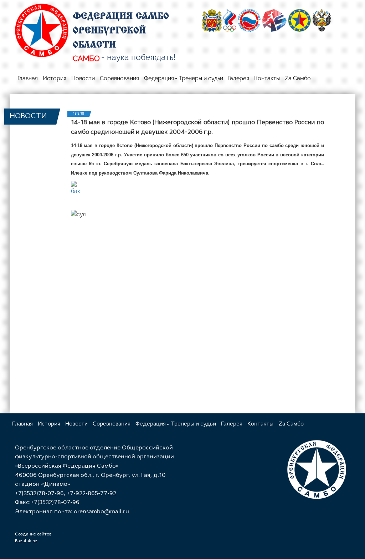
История (54, 78)
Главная (27, 78)
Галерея (238, 78)
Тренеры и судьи (201, 78)
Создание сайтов (33, 534)
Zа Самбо (298, 78)
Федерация (159, 78)
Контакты (267, 78)
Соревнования (119, 78)
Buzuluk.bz (26, 541)
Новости (83, 78)
